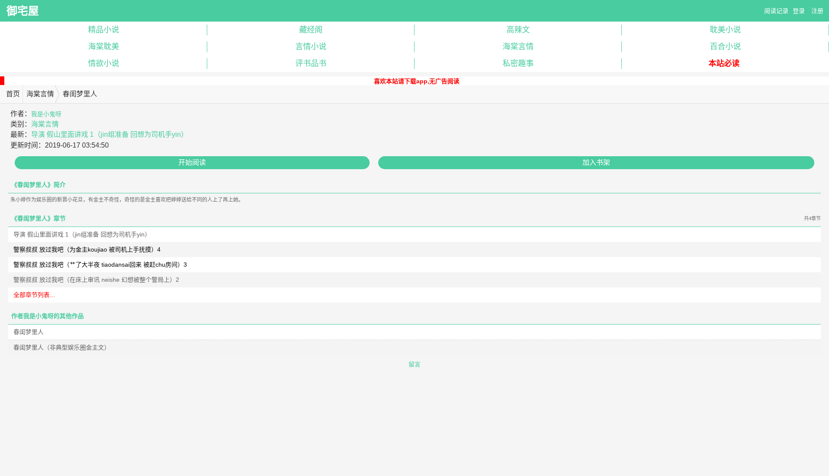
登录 (799, 10)
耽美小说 (725, 29)
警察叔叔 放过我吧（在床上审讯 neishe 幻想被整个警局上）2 (96, 279)
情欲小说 (103, 63)
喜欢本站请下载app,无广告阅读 (416, 81)
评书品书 (310, 63)
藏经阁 (311, 29)
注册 (817, 10)
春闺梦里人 (28, 331)
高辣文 (518, 29)
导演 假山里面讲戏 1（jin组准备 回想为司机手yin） (109, 134)
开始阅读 (192, 162)
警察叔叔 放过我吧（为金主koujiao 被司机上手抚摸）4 (87, 249)
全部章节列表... (34, 294)
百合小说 (725, 46)
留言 (414, 364)
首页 (13, 94)
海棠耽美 (103, 46)
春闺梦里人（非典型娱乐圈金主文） (61, 347)
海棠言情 (518, 46)
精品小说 (103, 29)
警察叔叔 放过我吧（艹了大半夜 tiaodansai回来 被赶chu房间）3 (100, 264)
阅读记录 (776, 10)
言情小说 (310, 46)
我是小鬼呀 (46, 113)
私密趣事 (518, 63)
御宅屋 (22, 11)
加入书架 (596, 162)
